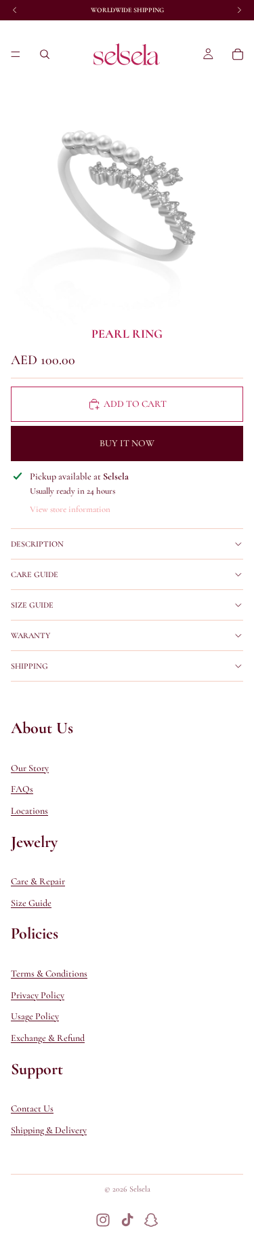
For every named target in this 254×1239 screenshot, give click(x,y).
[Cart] (238, 54)
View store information (70, 509)
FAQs (22, 789)
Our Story (30, 768)
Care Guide (34, 574)
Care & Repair (38, 881)
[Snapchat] (151, 1220)
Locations (29, 811)
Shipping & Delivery (49, 1130)
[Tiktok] (127, 1220)
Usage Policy (35, 1016)
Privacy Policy (37, 995)
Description (37, 544)
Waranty (30, 635)
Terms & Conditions (49, 973)
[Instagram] (103, 1220)
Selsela (139, 1189)
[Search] (45, 54)
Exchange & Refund (48, 1038)
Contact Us (32, 1108)
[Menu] (15, 54)
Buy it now (127, 443)
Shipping (29, 666)
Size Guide (32, 605)
